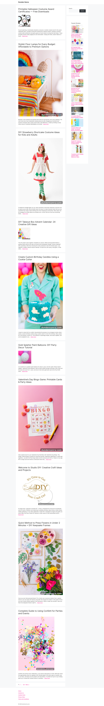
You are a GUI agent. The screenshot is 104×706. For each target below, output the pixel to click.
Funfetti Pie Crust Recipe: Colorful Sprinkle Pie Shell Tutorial (75, 75)
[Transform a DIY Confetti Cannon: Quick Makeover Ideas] (77, 149)
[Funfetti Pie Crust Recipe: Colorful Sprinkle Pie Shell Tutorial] (77, 69)
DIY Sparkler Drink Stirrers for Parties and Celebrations (76, 49)
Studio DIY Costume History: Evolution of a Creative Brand (76, 142)
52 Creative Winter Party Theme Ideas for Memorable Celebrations (77, 62)
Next (27, 684)
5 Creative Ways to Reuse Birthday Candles (77, 116)
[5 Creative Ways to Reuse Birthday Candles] (77, 111)
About (19, 691)
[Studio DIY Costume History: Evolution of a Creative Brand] (77, 136)
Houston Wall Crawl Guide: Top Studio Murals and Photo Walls (77, 129)
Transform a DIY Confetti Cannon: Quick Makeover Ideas (77, 156)
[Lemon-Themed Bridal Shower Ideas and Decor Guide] (77, 98)
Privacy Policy (21, 697)
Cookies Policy (21, 695)
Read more (25, 36)
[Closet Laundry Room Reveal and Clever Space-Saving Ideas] (77, 29)
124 (24, 684)
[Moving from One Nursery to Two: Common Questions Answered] (77, 83)
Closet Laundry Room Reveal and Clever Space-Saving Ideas (76, 36)
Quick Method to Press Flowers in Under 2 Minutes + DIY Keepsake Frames (39, 524)
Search (70, 8)
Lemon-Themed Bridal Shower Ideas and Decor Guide (77, 104)
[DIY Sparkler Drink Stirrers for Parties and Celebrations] (77, 42)
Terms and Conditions (23, 699)
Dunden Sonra (23, 2)
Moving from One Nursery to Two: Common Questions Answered (76, 90)
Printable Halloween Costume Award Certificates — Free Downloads (36, 10)
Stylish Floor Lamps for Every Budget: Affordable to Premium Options (37, 45)
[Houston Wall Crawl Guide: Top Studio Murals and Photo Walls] (77, 123)
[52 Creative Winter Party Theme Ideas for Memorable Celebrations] (77, 55)
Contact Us (21, 693)
